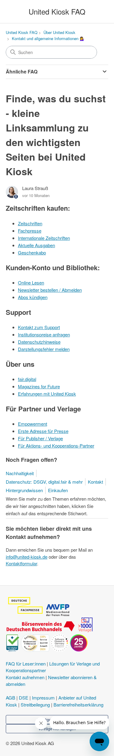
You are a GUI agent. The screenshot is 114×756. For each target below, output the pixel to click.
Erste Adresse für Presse (43, 431)
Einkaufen (58, 490)
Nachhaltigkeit (20, 473)
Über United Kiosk (59, 32)
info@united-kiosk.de (26, 556)
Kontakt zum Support (39, 327)
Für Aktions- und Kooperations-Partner (56, 445)
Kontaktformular (21, 563)
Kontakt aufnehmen (25, 677)
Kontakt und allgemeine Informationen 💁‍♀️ (48, 38)
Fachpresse (29, 230)
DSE (23, 697)
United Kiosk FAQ (21, 32)
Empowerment (32, 424)
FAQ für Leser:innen (26, 663)
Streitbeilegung (35, 704)
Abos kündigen (32, 297)
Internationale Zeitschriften (44, 238)
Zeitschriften (30, 223)
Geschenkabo (32, 252)
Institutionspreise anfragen (44, 334)
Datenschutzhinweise (39, 342)
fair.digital (27, 379)
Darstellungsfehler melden (44, 349)
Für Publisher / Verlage (40, 438)
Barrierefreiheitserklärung (78, 704)
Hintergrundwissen (24, 490)
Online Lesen (31, 282)
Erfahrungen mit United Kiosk (47, 393)
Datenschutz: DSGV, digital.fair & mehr (44, 481)
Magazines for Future (39, 386)
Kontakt (95, 481)
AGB (10, 697)
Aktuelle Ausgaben (36, 245)
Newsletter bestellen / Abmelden (50, 290)
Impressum (43, 697)
